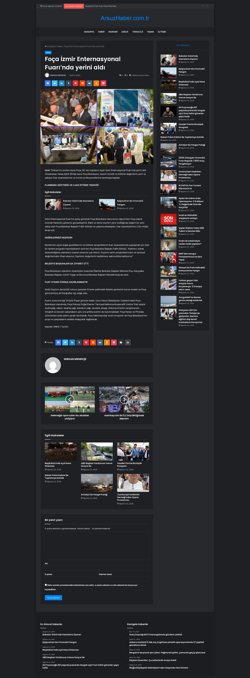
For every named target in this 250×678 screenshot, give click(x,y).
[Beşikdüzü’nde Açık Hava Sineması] (61, 451)
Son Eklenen (183, 45)
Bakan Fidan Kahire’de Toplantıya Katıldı (56, 476)
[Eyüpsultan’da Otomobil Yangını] (107, 204)
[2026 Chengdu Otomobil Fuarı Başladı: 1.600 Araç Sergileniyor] (169, 161)
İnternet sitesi (105, 574)
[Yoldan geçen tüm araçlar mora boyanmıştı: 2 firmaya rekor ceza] (169, 284)
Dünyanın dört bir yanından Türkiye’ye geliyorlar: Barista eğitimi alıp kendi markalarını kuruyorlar (190, 316)
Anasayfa (89, 32)
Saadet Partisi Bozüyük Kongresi (129, 464)
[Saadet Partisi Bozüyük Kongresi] (133, 451)
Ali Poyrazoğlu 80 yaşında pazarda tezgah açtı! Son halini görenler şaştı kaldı (192, 112)
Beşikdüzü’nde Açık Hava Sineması (100, 6)
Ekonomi (113, 32)
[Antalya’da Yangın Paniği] (97, 483)
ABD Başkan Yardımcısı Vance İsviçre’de (96, 464)
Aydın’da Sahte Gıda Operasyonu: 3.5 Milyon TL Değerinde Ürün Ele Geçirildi (191, 203)
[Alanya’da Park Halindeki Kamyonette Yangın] (169, 271)
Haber (101, 32)
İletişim (162, 32)
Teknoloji (137, 32)
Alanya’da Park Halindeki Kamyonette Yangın (192, 269)
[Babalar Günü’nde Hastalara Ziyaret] (53, 204)
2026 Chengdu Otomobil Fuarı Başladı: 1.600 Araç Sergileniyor (192, 160)
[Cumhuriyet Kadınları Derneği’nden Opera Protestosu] (133, 483)
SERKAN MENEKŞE (58, 75)
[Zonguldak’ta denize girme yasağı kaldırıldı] (169, 301)
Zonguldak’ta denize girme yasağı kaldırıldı (190, 299)
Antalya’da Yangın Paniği (94, 494)
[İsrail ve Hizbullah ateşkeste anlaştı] (169, 219)
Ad (47, 563)
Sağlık (125, 32)
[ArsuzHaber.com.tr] (125, 18)
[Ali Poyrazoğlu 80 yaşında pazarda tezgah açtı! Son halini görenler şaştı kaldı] (169, 111)
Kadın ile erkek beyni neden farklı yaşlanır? (190, 242)
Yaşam (150, 32)
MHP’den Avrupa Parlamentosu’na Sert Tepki (190, 256)
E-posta (49, 574)
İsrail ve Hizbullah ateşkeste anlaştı (188, 217)
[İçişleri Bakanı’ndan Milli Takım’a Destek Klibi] (169, 232)
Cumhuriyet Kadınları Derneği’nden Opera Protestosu (128, 497)
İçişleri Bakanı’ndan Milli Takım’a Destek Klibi (191, 229)
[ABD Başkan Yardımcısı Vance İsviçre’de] (97, 451)
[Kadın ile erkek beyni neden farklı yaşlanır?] (169, 244)
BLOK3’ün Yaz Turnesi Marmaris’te (190, 187)
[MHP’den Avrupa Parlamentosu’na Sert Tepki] (169, 257)
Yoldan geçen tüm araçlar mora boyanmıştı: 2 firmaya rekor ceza (190, 285)
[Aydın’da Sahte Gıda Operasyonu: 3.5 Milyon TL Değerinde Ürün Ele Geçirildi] (169, 202)
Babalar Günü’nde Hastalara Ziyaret (188, 57)
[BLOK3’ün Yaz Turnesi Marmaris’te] (169, 189)
